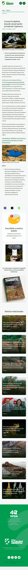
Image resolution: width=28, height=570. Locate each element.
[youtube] (19, 557)
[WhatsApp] (19, 208)
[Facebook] (5, 208)
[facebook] (9, 557)
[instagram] (15, 557)
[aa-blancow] (14, 539)
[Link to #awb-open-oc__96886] (20, 3)
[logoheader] (8, 2)
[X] (12, 208)
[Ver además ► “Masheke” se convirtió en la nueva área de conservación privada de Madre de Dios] (14, 140)
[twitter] (12, 557)
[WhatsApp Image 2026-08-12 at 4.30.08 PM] (14, 276)
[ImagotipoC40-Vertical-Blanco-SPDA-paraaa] (14, 510)
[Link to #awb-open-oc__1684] (24, 3)
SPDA (12, 561)
